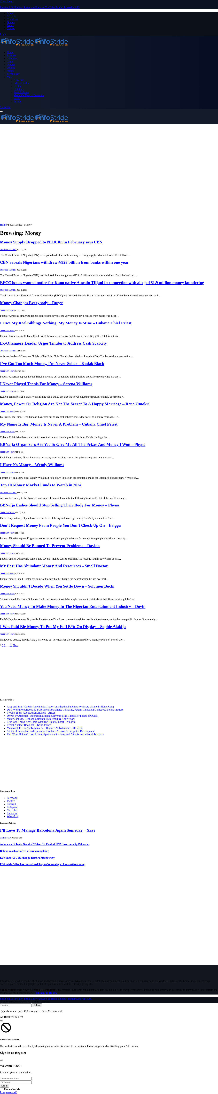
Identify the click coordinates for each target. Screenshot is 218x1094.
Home (10, 52)
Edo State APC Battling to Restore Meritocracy (27, 857)
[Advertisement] (109, 150)
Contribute (12, 19)
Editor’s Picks (21, 83)
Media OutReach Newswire (29, 95)
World (17, 98)
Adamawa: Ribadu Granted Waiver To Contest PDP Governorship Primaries (44, 844)
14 (11, 645)
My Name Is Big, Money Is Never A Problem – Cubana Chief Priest (59, 424)
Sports (10, 70)
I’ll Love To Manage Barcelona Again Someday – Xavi (47, 830)
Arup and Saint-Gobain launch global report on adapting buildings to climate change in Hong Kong (60, 706)
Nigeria (11, 64)
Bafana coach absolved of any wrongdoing (24, 851)
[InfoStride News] (34, 46)
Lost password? (8, 1092)
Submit (37, 1005)
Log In (4, 1085)
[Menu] (1, 111)
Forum (10, 25)
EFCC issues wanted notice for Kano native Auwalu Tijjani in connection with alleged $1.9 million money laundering (102, 282)
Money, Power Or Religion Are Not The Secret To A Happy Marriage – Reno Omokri (75, 404)
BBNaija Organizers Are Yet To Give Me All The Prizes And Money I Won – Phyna (72, 444)
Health (17, 86)
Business (11, 55)
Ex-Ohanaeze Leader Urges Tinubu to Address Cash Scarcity (53, 343)
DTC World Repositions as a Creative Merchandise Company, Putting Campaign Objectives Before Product (65, 709)
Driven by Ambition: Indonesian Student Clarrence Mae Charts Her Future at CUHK (52, 715)
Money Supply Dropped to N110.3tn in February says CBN (51, 242)
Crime (10, 61)
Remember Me (12, 1089)
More (10, 76)
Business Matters (8, 250)
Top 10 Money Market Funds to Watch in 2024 (40, 485)
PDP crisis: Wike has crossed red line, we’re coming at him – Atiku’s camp (42, 864)
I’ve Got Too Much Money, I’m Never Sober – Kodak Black (52, 363)
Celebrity (12, 58)
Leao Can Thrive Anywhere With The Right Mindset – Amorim (41, 721)
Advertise (12, 16)
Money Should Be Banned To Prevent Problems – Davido (50, 545)
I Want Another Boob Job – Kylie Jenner (29, 724)
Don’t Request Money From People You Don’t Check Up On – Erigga (60, 525)
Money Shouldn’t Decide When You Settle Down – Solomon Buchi (57, 586)
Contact (11, 28)
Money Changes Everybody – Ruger (31, 303)
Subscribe (5, 107)
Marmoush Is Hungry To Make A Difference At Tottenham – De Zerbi (45, 728)
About (10, 13)
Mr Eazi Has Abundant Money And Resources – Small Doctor (54, 566)
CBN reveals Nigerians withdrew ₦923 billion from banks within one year (64, 262)
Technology (13, 73)
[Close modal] (1, 1020)
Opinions (19, 89)
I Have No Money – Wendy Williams (32, 465)
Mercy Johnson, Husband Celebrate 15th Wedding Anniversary (41, 718)
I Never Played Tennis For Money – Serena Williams (46, 384)
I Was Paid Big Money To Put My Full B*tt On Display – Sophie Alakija (63, 626)
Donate (11, 22)
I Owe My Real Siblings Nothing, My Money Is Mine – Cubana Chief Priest (65, 323)
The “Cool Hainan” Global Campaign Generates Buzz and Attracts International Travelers (55, 734)
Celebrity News (7, 310)
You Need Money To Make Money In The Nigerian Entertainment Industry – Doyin (72, 606)
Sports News (6, 838)
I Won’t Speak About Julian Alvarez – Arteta (31, 712)
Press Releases (21, 92)
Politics (11, 67)
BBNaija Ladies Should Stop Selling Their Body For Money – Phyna (59, 505)
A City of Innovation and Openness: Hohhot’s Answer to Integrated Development (51, 731)
